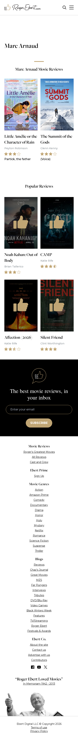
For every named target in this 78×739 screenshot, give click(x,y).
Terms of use (39, 727)
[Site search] (64, 7)
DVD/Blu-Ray (39, 600)
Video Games (39, 605)
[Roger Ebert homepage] (22, 7)
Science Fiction (39, 540)
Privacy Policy (39, 731)
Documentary (39, 505)
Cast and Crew (39, 462)
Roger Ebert (39, 625)
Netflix (39, 530)
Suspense (39, 545)
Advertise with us (39, 655)
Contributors (39, 660)
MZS (39, 580)
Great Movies (39, 575)
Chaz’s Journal (39, 569)
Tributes (39, 595)
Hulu (39, 520)
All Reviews (39, 457)
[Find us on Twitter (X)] (45, 667)
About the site (39, 644)
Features (39, 615)
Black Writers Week (39, 610)
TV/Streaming (39, 620)
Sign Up (39, 476)
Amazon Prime (39, 494)
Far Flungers (39, 585)
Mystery (39, 525)
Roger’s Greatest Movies (39, 452)
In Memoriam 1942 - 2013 (39, 683)
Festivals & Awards (39, 631)
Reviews (39, 564)
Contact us (39, 649)
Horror (39, 515)
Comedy (39, 500)
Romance (39, 535)
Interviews (39, 590)
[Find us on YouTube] (39, 667)
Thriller (39, 551)
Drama (39, 510)
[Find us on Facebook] (32, 667)
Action (39, 489)
